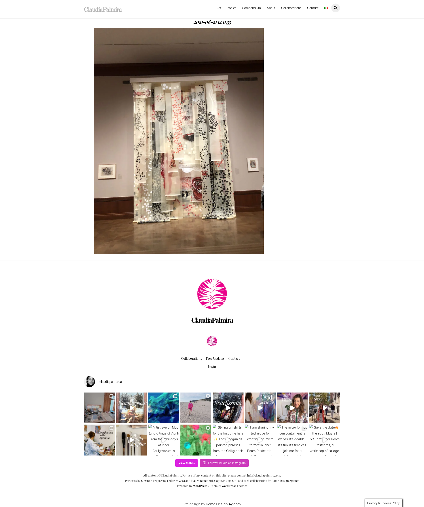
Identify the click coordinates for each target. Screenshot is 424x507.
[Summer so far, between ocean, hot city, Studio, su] (195, 408)
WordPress (200, 486)
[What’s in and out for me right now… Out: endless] (292, 408)
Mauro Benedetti (202, 480)
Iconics (231, 8)
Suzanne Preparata (153, 480)
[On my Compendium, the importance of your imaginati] (99, 440)
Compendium (251, 8)
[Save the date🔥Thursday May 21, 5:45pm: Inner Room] (324, 440)
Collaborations (291, 8)
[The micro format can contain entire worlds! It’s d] (292, 440)
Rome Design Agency (285, 480)
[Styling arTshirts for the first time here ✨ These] (228, 440)
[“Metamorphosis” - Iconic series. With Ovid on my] (163, 408)
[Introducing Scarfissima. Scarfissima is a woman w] (228, 408)
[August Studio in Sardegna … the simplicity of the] (99, 408)
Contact (312, 8)
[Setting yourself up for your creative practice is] (131, 440)
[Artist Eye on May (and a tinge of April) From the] (163, 440)
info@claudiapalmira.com (263, 475)
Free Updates (215, 358)
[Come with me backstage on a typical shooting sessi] (324, 408)
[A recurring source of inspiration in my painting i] (131, 408)
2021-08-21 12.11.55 (212, 21)
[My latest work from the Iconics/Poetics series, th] (195, 440)
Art (218, 8)
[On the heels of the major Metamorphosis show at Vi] (260, 408)
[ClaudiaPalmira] (212, 345)
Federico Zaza (176, 480)
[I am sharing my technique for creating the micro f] (260, 440)
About (271, 8)
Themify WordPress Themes (228, 486)
